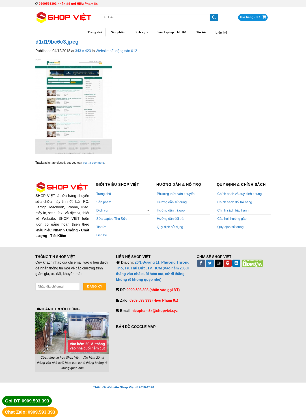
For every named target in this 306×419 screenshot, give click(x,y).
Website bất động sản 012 (116, 51)
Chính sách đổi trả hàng (234, 202)
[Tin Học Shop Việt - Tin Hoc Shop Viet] (64, 17)
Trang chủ (95, 32)
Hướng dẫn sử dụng (172, 202)
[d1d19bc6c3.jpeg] (73, 106)
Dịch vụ (139, 32)
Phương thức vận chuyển (175, 194)
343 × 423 (83, 51)
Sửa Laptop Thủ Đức (172, 32)
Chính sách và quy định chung (239, 194)
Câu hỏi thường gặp (231, 218)
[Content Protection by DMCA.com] (252, 263)
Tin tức (201, 32)
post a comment (93, 162)
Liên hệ (221, 32)
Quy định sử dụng (170, 227)
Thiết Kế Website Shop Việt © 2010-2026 (123, 387)
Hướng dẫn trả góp (171, 210)
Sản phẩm (118, 32)
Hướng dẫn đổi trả (170, 218)
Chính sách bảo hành (232, 210)
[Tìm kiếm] (214, 17)
